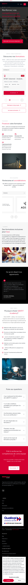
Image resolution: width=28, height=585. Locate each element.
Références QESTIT (5, 556)
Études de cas (4, 538)
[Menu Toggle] (25, 4)
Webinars (4, 541)
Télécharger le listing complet (13, 105)
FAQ (3, 510)
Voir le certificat (16, 529)
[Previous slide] (6, 100)
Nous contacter (13, 468)
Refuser (19, 580)
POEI (3, 503)
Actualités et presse (6, 546)
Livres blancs (4, 543)
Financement (4, 505)
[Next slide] (22, 100)
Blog (3, 536)
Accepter (8, 580)
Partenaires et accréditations (7, 508)
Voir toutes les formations (13, 110)
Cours (3, 500)
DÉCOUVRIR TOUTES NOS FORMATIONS (11, 41)
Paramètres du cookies (14, 577)
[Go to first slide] (16, 216)
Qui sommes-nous (5, 551)
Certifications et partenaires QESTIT (9, 553)
